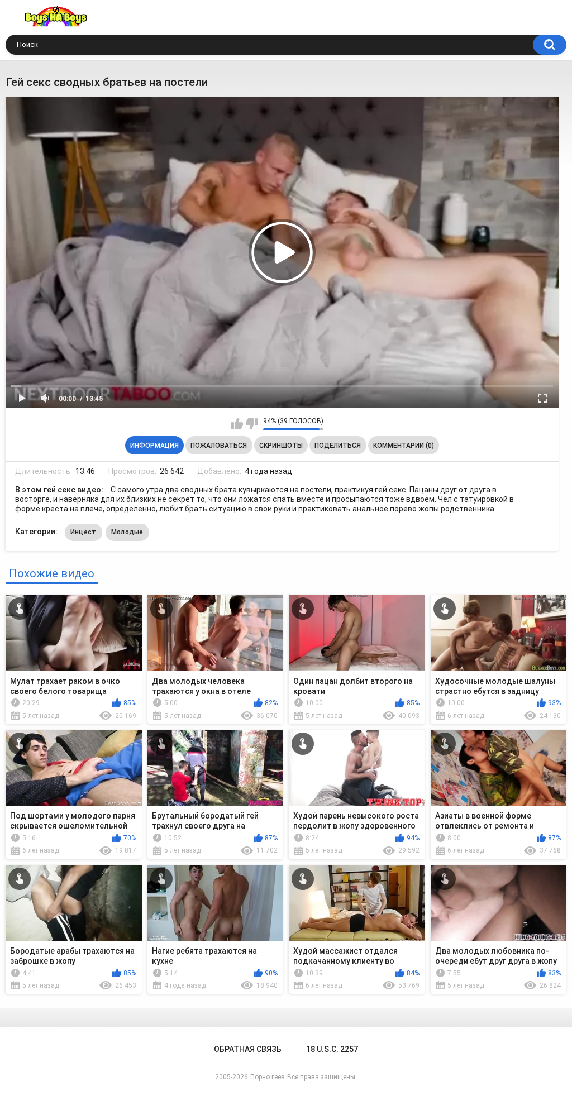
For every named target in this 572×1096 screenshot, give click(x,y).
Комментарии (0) (403, 445)
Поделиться (337, 445)
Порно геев (267, 1077)
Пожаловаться (218, 445)
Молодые (127, 532)
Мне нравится (237, 423)
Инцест (83, 532)
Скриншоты (281, 445)
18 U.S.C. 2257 (332, 1049)
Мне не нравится (252, 423)
